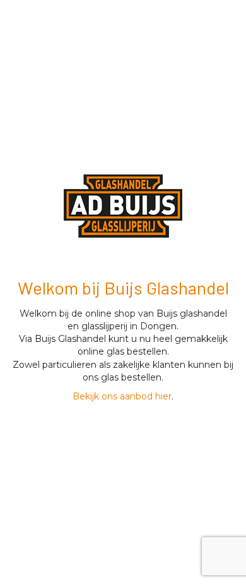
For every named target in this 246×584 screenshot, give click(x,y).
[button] (123, 206)
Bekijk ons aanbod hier (122, 396)
